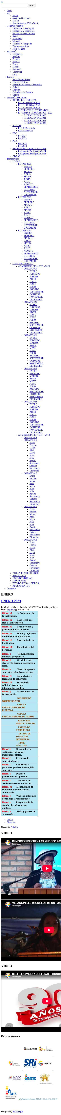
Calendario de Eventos (22, 92)
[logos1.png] (30, 1055)
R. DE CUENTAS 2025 (29, 105)
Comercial (17, 72)
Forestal (16, 61)
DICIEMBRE (30, 194)
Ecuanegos (18, 1111)
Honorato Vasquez (15, 26)
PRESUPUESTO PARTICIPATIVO (29, 148)
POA (14, 141)
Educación (17, 38)
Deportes (16, 90)
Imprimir (11, 609)
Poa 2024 (22, 143)
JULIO (27, 182)
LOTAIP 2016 (30, 473)
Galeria (15, 95)
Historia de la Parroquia (23, 28)
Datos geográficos (20, 46)
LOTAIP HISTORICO (22, 263)
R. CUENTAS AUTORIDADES (33, 110)
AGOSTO (28, 184)
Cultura (15, 87)
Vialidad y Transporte (22, 43)
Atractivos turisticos (21, 79)
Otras (14, 74)
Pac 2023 (22, 138)
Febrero (33, 445)
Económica (17, 54)
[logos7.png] (30, 1084)
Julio (32, 458)
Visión (15, 15)
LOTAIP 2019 (30, 268)
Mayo (32, 453)
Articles (14, 827)
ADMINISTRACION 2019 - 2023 (34, 266)
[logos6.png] (15, 1084)
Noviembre (35, 468)
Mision (15, 20)
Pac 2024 (22, 136)
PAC (14, 133)
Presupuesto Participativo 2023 (32, 153)
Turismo (10, 77)
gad (8, 13)
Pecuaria (16, 59)
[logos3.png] (15, 1070)
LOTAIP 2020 (30, 302)
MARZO (28, 171)
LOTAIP (16, 161)
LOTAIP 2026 (24, 164)
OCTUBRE (29, 189)
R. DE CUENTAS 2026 (29, 102)
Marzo (32, 447)
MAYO (27, 176)
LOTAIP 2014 (30, 437)
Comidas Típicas (20, 82)
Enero (32, 442)
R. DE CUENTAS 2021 (35, 118)
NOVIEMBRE (31, 192)
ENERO (28, 166)
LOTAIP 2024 (24, 230)
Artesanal (16, 69)
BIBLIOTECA (19, 575)
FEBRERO (29, 169)
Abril (32, 450)
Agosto (33, 460)
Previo (10, 819)
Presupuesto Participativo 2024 (32, 151)
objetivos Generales (21, 18)
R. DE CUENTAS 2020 (35, 115)
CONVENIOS (19, 580)
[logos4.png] (30, 1070)
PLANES (16, 125)
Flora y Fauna (18, 49)
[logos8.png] (45, 1084)
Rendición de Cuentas (17, 97)
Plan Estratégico (25, 130)
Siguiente (11, 822)
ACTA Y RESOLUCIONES (25, 573)
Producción (12, 51)
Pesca (15, 64)
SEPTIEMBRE (31, 187)
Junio (32, 455)
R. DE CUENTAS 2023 (35, 123)
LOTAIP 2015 (30, 440)
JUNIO (27, 179)
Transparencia (13, 159)
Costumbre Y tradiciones (23, 31)
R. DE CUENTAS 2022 (35, 120)
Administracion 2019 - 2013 (25, 23)
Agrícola (16, 56)
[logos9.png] (11, 1099)
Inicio (9, 10)
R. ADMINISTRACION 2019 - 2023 (35, 113)
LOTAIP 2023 (30, 401)
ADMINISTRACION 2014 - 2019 (34, 435)
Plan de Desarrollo (26, 128)
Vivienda (16, 41)
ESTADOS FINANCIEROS (25, 583)
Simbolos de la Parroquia (23, 33)
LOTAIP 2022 (30, 368)
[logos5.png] (45, 1070)
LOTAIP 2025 (24, 197)
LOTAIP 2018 (30, 540)
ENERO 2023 (11, 601)
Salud (15, 36)
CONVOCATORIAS (22, 578)
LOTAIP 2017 (30, 506)
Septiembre (35, 463)
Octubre (33, 465)
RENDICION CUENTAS (24, 100)
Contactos (11, 588)
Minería (15, 66)
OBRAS (16, 156)
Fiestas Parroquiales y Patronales (27, 84)
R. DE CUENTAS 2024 (29, 107)
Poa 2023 (22, 146)
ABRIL (27, 174)
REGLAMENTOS (21, 586)
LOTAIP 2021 (30, 335)
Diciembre (34, 470)
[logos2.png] (46, 1055)
